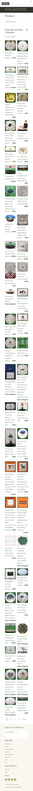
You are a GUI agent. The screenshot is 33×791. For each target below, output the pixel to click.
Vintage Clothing (9, 749)
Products (10, 16)
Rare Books (7, 757)
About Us (7, 769)
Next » (25, 719)
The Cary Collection (11, 6)
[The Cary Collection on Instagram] (12, 779)
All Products (8, 744)
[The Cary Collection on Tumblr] (9, 779)
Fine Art (7, 746)
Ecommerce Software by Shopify (13, 787)
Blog (6, 772)
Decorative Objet (9, 754)
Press (6, 759)
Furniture (7, 751)
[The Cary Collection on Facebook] (6, 779)
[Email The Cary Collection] (15, 779)
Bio (6, 762)
